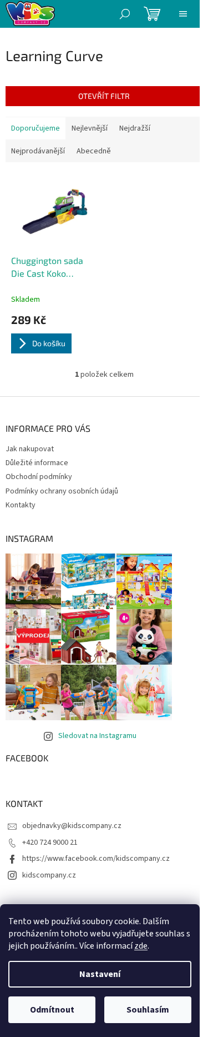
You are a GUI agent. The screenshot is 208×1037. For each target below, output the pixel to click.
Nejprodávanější (38, 151)
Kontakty (20, 505)
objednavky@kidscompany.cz (71, 825)
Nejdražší (134, 128)
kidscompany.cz (49, 875)
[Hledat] (125, 14)
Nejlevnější (90, 128)
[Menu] (183, 14)
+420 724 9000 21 (50, 842)
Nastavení (99, 974)
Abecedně (94, 151)
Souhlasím (147, 1010)
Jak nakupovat (30, 449)
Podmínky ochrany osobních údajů (62, 491)
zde (141, 946)
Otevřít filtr (104, 96)
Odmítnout (52, 1010)
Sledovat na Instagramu (97, 735)
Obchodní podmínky (39, 476)
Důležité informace (37, 462)
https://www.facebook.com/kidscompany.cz (96, 858)
